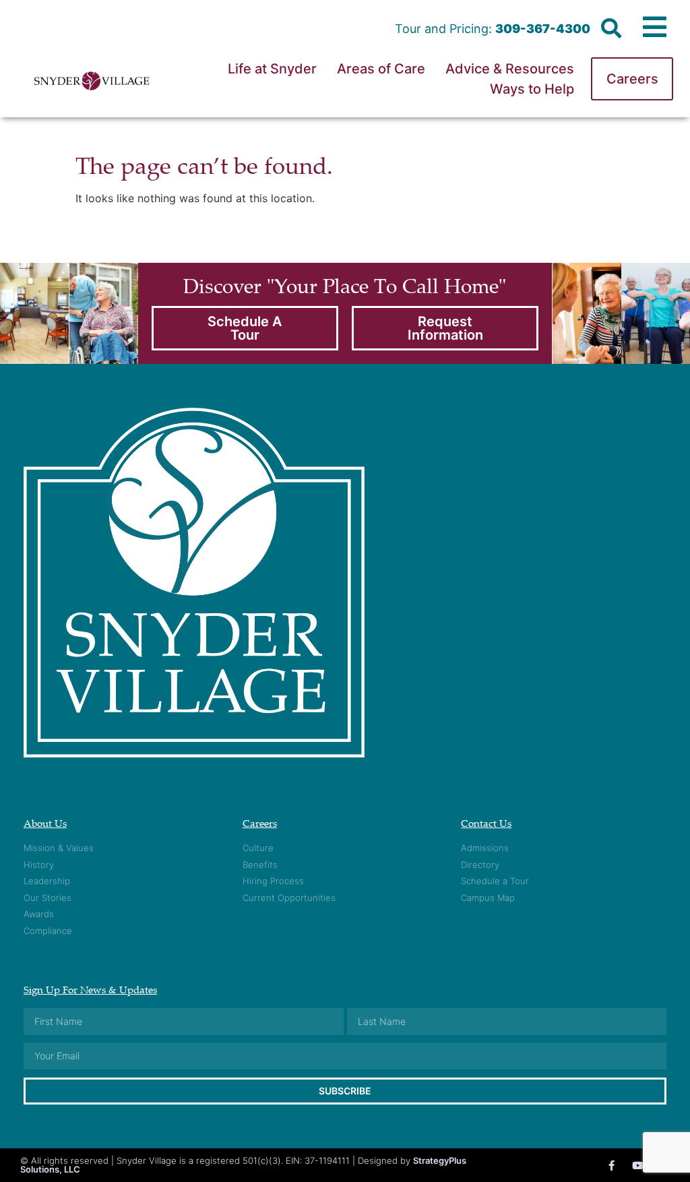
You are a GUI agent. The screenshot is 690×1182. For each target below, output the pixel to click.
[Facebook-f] (611, 1165)
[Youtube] (638, 1165)
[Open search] (611, 29)
